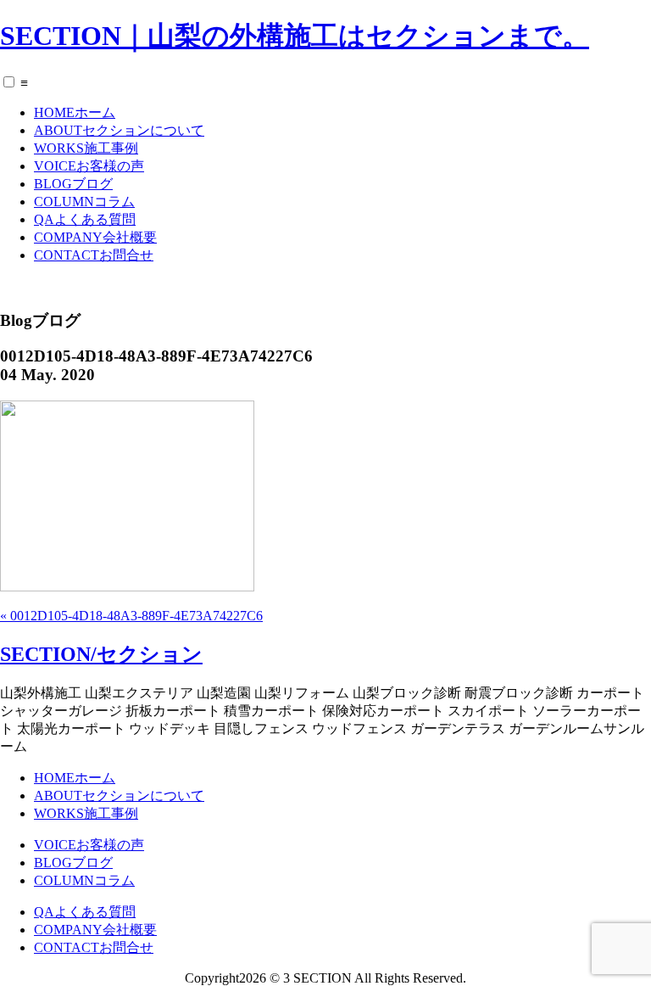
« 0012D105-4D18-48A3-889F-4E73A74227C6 (131, 615)
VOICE (89, 166)
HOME (74, 112)
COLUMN (84, 201)
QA (85, 219)
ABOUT (119, 130)
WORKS (86, 148)
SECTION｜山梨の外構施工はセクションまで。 (294, 35)
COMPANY (95, 237)
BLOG (73, 183)
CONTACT (93, 255)
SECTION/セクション (101, 654)
